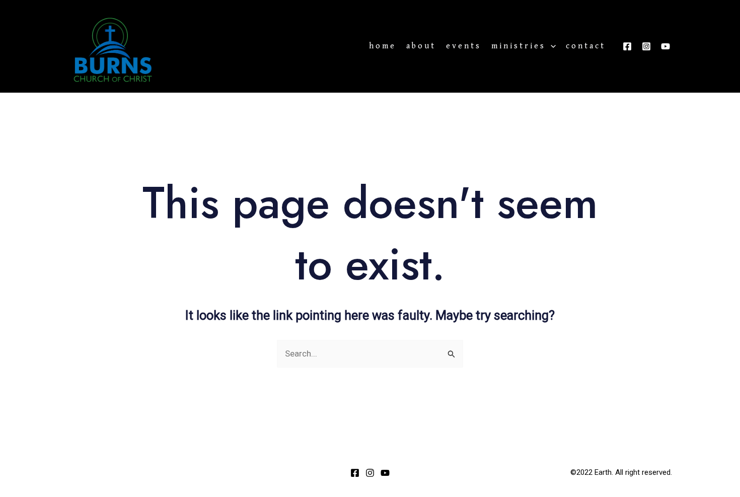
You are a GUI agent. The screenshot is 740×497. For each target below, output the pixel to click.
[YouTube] (665, 46)
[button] (551, 46)
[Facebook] (627, 46)
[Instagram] (646, 46)
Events (463, 46)
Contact (586, 46)
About (421, 46)
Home (382, 46)
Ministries (518, 46)
